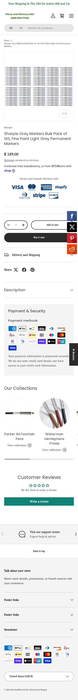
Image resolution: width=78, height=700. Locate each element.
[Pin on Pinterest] (32, 270)
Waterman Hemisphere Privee (54, 439)
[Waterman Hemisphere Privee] (54, 413)
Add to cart (52, 224)
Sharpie (8, 127)
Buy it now (39, 237)
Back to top (39, 551)
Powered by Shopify (38, 689)
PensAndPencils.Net (20, 689)
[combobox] (39, 28)
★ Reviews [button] (73, 354)
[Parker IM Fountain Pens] (19, 413)
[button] (62, 15)
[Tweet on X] (16, 270)
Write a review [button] (39, 501)
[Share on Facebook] (24, 270)
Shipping (9, 160)
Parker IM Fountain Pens (19, 436)
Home (7, 40)
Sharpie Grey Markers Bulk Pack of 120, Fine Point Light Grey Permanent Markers (37, 45)
